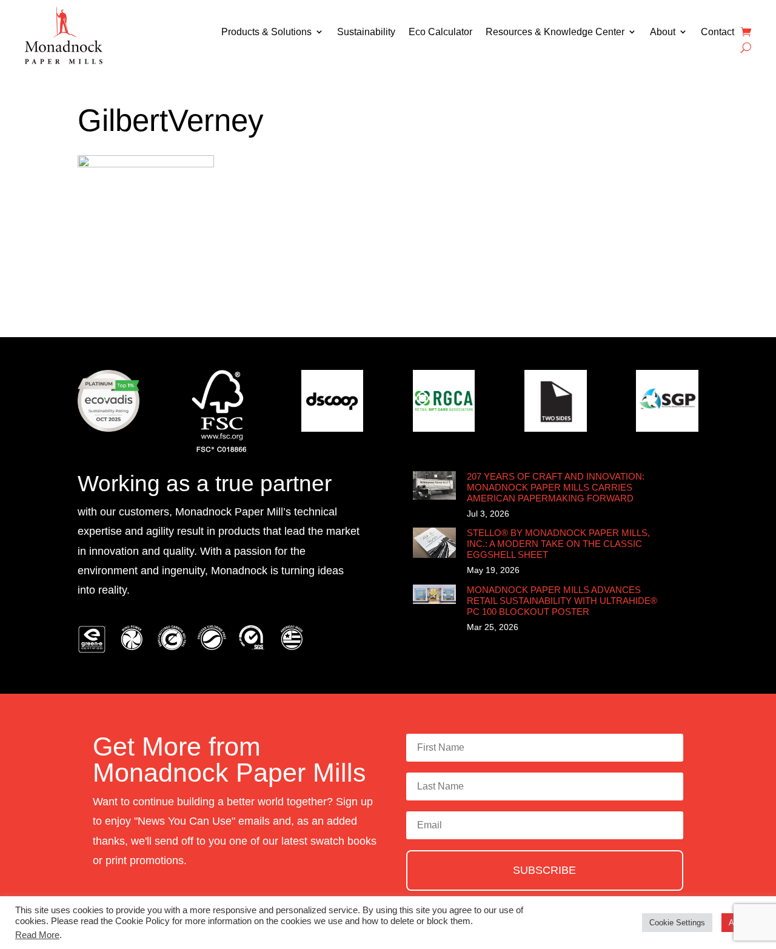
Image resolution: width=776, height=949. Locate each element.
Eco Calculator (440, 32)
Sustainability (366, 32)
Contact (717, 32)
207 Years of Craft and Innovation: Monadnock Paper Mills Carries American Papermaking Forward (555, 487)
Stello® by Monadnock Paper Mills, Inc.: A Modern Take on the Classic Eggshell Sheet (558, 544)
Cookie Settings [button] (677, 922)
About (662, 32)
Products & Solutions (266, 32)
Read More (37, 935)
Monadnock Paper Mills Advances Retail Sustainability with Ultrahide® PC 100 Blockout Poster (562, 601)
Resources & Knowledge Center (555, 32)
